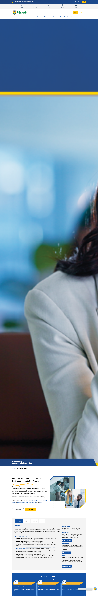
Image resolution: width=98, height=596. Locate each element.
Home (13, 468)
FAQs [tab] (42, 521)
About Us (66, 16)
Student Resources (25, 16)
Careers (73, 16)
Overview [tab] (19, 521)
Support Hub (81, 16)
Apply (84, 1)
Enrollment (16, 16)
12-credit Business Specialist (32, 547)
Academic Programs (37, 16)
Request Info (18, 509)
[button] (95, 589)
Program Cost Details (67, 540)
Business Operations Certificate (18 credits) (26, 502)
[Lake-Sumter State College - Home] (20, 12)
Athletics (59, 16)
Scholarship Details (66, 552)
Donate (75, 12)
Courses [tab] (35, 521)
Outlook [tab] (27, 521)
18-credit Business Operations (45, 547)
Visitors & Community (49, 16)
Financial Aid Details (66, 566)
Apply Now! (30, 509)
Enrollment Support (75, 1)
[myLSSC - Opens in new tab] (82, 12)
